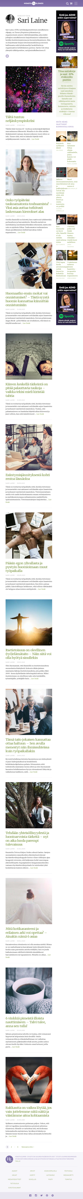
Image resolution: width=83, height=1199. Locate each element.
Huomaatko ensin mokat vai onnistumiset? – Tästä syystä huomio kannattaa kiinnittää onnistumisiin (27, 299)
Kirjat (14, 1175)
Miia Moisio (59, 150)
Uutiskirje (50, 1175)
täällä (17, 1161)
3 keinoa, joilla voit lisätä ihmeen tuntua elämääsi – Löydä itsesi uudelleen (72, 234)
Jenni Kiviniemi (71, 278)
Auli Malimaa (60, 278)
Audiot (14, 1171)
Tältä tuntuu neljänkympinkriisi (20, 119)
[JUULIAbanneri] (66, 31)
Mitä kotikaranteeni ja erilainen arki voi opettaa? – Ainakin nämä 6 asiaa (26, 933)
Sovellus (32, 1179)
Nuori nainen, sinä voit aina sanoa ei (72, 182)
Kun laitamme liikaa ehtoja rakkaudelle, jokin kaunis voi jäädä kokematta (72, 152)
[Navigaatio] (75, 3)
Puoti (50, 1179)
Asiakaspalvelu (50, 1171)
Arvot (32, 1171)
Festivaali (68, 1171)
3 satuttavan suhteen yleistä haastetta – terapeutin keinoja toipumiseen (72, 269)
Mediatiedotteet (14, 1179)
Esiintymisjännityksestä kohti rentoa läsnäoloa (28, 477)
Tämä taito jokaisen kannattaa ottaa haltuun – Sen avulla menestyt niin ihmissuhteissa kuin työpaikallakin (28, 745)
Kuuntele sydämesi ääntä (60, 145)
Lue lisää (35, 139)
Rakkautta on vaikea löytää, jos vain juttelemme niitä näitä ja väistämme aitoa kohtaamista (29, 1111)
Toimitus (68, 1179)
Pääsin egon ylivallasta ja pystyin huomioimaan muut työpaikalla (26, 567)
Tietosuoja (14, 1183)
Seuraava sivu (27, 1147)
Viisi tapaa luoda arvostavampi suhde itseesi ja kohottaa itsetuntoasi (61, 269)
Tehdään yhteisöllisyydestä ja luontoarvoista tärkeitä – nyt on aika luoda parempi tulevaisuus (27, 838)
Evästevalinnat (14, 1188)
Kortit (32, 1175)
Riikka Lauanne (72, 164)
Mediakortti (68, 1175)
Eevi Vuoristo (60, 244)
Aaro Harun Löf (72, 188)
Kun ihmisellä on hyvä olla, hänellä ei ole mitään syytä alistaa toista (61, 234)
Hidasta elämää (33, 3)
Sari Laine (10, 125)
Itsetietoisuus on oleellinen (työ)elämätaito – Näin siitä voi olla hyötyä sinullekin (28, 654)
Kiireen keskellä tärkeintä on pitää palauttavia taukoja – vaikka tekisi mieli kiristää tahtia (27, 390)
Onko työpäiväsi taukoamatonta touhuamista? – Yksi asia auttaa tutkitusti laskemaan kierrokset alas (29, 206)
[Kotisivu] (7, 56)
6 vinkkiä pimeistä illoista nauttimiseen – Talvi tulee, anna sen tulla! (26, 1022)
